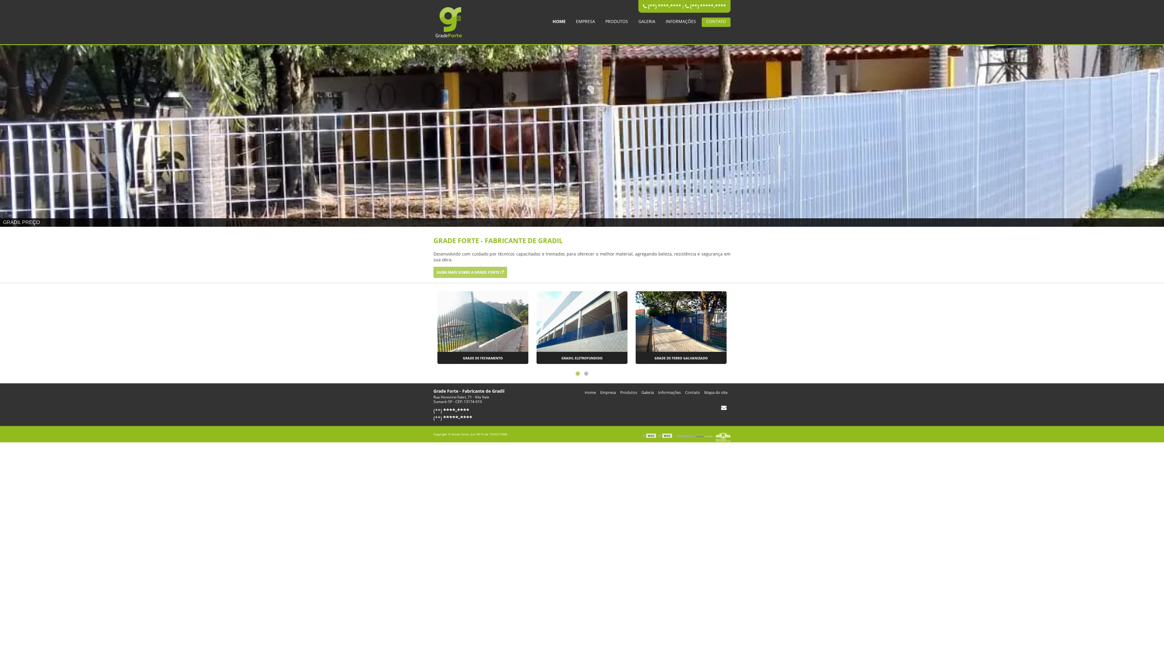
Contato (716, 21)
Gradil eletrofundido (482, 358)
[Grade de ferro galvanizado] (582, 321)
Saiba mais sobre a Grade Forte (468, 272)
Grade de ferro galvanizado (582, 358)
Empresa (585, 21)
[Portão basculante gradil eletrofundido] (681, 321)
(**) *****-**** (707, 6)
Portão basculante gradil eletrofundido (681, 358)
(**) (451, 411)
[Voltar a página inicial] (448, 21)
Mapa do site (716, 392)
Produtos (616, 21)
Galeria (646, 21)
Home (559, 21)
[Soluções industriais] (723, 436)
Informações (681, 21)
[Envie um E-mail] (724, 407)
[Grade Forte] (582, 136)
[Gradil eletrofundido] (482, 321)
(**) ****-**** (664, 6)
